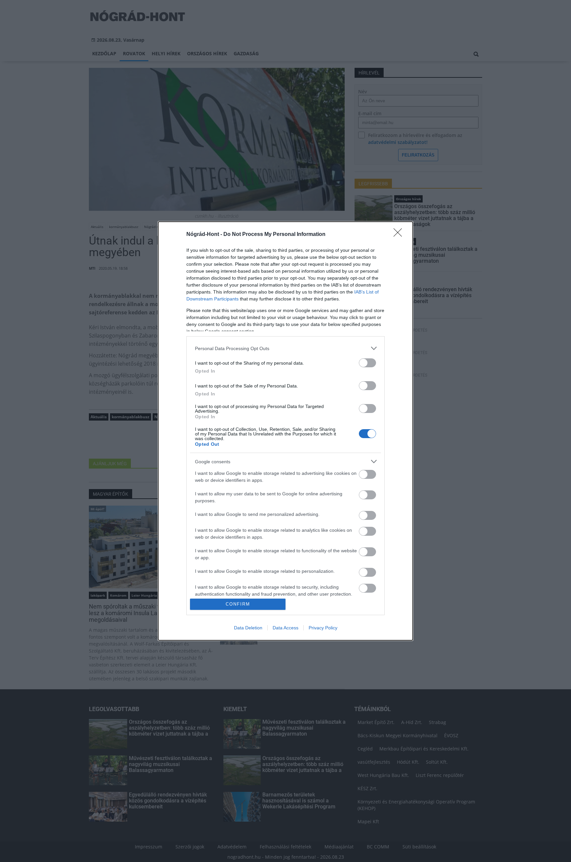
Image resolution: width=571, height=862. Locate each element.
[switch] (367, 362)
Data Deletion (248, 627)
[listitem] (285, 348)
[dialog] (285, 431)
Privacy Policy (323, 627)
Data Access (285, 627)
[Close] (400, 234)
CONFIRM (238, 604)
